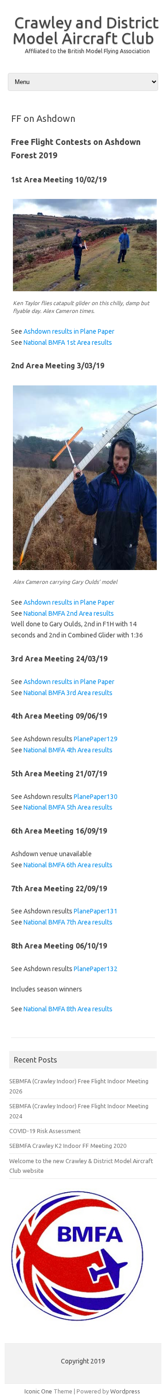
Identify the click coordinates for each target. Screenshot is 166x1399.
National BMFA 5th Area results (68, 807)
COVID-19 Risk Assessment (45, 1131)
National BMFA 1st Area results (68, 342)
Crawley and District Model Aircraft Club (85, 30)
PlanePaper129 (96, 739)
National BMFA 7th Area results (68, 922)
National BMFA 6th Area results (68, 865)
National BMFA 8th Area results (68, 1009)
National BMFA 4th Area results (68, 750)
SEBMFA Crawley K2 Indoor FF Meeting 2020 (67, 1145)
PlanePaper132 (96, 969)
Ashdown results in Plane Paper (69, 331)
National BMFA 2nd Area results (69, 613)
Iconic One (38, 1391)
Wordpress (125, 1391)
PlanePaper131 (96, 911)
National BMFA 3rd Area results (68, 692)
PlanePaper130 (96, 796)
